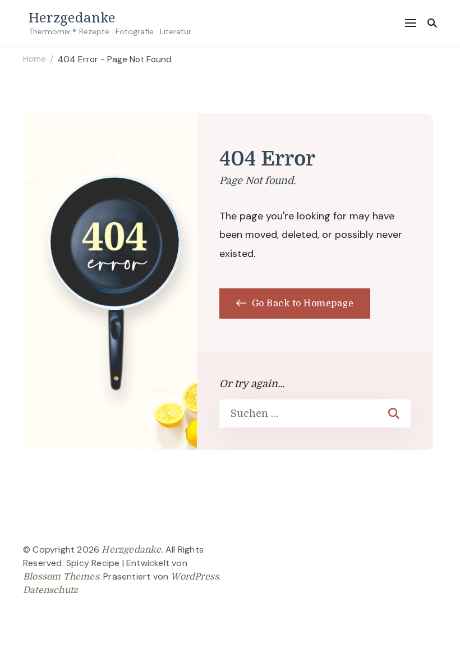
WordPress (195, 577)
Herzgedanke (72, 17)
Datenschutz (50, 590)
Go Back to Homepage (301, 303)
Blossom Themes (61, 577)
